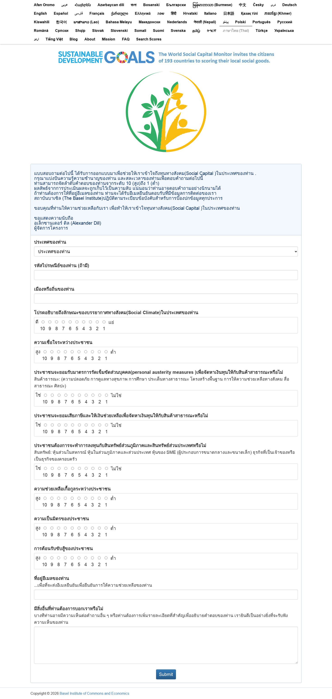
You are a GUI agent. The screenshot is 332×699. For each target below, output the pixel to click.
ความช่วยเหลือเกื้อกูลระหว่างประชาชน (72, 489)
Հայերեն (83, 5)
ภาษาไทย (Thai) (236, 30)
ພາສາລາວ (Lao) (86, 22)
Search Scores (148, 39)
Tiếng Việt (54, 39)
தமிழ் (196, 30)
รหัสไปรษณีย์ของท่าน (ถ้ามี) (61, 265)
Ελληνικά (143, 13)
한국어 (61, 22)
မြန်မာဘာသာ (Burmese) (212, 5)
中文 (242, 5)
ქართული (119, 13)
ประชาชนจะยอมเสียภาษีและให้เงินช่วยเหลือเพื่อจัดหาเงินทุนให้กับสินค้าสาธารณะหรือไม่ (121, 415)
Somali (140, 30)
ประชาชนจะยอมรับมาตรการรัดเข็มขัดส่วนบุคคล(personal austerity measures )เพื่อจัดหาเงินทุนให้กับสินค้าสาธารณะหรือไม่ (161, 379)
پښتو (225, 22)
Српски (61, 30)
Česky (258, 5)
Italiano (210, 13)
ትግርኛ (211, 30)
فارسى (79, 13)
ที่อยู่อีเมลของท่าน (93, 582)
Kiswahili (41, 22)
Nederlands (177, 22)
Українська (284, 30)
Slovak (98, 30)
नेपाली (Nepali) (205, 22)
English (40, 13)
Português (262, 22)
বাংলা (133, 5)
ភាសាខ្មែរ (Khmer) (277, 13)
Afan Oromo (44, 5)
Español (61, 13)
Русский (284, 22)
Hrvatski (190, 13)
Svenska (178, 30)
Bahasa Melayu (119, 22)
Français (96, 13)
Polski (240, 22)
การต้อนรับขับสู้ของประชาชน (63, 548)
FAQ (125, 39)
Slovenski (119, 30)
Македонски (149, 22)
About (89, 39)
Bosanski (151, 5)
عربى (64, 5)
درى (273, 5)
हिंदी (173, 13)
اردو (36, 39)
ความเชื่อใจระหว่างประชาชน (63, 342)
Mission (108, 39)
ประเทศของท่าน (50, 242)
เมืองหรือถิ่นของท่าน (54, 289)
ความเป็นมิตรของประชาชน (61, 518)
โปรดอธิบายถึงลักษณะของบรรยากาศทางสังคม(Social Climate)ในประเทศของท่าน (116, 312)
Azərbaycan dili (111, 5)
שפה (160, 13)
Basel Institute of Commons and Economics (94, 693)
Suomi (158, 30)
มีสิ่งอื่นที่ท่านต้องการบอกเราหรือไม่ (161, 615)
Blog (74, 39)
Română (41, 30)
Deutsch (289, 5)
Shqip (80, 30)
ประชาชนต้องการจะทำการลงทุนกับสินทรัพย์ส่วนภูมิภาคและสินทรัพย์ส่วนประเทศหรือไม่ (164, 452)
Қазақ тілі (249, 13)
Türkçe (262, 30)
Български (176, 5)
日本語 (228, 13)
